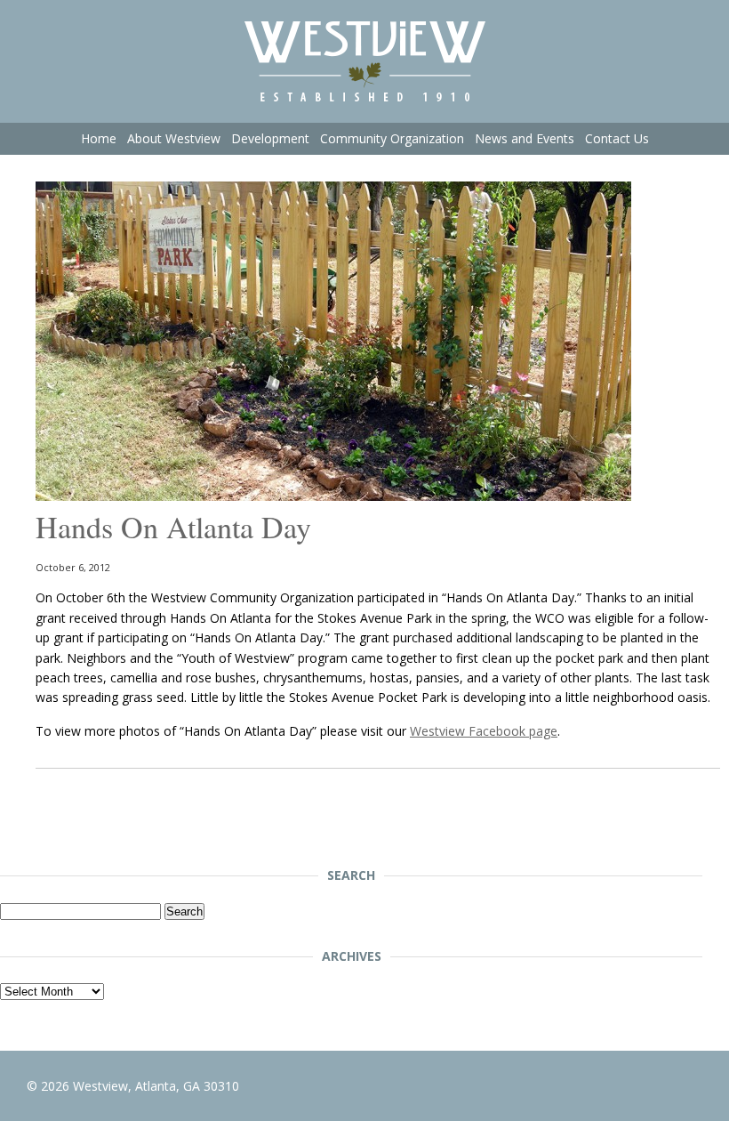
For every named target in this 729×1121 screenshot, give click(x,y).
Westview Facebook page (483, 730)
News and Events (524, 138)
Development (270, 138)
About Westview (173, 138)
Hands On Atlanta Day (173, 526)
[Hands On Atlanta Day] (333, 496)
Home (98, 138)
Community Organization (392, 138)
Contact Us (617, 138)
